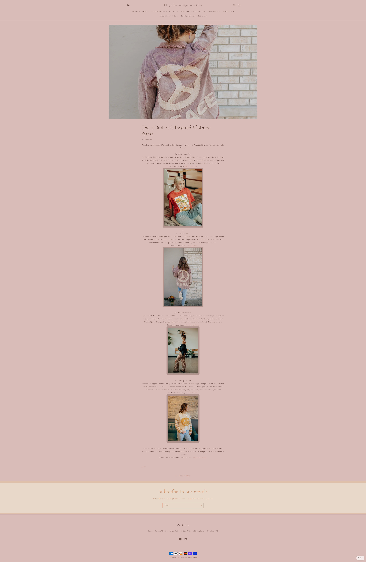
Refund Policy (186, 531)
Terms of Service (161, 531)
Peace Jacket (192, 246)
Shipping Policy (198, 531)
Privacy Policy (174, 531)
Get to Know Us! (212, 531)
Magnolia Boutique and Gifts (179, 557)
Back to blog (184, 476)
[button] (128, 5)
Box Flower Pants (192, 325)
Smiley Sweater (192, 393)
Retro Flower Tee (190, 166)
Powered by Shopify (193, 557)
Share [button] (146, 467)
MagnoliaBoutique (200, 458)
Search (150, 531)
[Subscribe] (200, 505)
